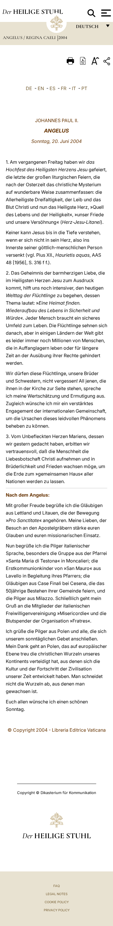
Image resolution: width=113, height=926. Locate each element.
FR (63, 88)
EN (41, 88)
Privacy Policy (57, 910)
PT (84, 88)
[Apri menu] (105, 13)
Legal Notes (57, 894)
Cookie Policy (57, 902)
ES (52, 88)
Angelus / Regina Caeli (30, 37)
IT (74, 88)
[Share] (107, 62)
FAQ (56, 886)
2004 (63, 37)
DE (29, 88)
